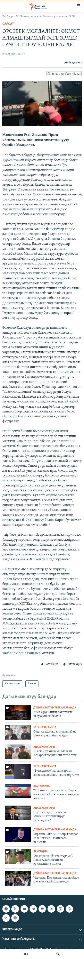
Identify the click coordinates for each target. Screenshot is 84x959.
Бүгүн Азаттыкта (44, 727)
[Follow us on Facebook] (6, 909)
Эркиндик (40, 851)
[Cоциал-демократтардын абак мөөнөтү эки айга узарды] (18, 732)
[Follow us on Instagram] (60, 909)
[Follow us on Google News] (42, 909)
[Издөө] (58, 954)
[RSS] (6, 918)
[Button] (73, 62)
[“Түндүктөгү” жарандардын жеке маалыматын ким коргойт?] (18, 771)
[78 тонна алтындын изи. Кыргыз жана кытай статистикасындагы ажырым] (18, 791)
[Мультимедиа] (26, 954)
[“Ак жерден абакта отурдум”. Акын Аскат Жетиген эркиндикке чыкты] (18, 856)
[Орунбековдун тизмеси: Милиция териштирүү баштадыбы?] (18, 813)
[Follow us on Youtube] (24, 909)
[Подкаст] (15, 918)
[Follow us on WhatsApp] (69, 909)
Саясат (8, 24)
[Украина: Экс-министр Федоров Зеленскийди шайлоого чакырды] (18, 834)
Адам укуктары (44, 746)
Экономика (41, 786)
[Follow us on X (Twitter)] (15, 909)
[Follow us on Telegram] (33, 909)
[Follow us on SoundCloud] (51, 909)
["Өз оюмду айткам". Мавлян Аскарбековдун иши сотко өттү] (18, 751)
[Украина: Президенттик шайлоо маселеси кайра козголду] (18, 878)
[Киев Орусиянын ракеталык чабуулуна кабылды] (18, 712)
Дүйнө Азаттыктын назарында (54, 707)
